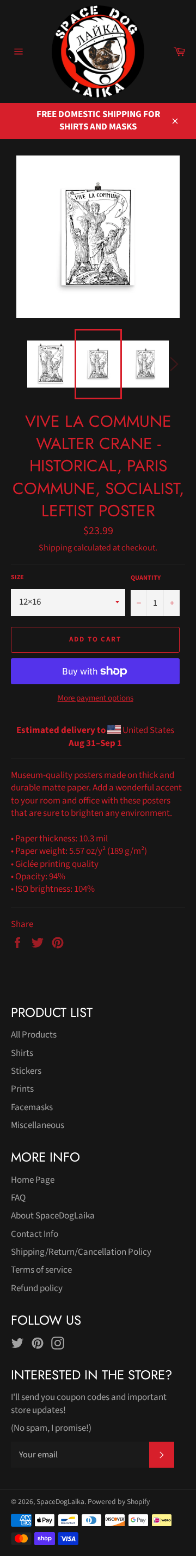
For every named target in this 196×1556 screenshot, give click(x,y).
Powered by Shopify (119, 1501)
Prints (22, 1088)
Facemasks (32, 1107)
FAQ (18, 1197)
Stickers (26, 1071)
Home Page (32, 1180)
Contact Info (34, 1234)
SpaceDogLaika (60, 1501)
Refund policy (37, 1288)
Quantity (146, 578)
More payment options (95, 698)
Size (17, 577)
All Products (34, 1034)
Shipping (55, 548)
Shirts (22, 1053)
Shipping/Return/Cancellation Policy (81, 1252)
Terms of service (41, 1269)
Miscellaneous (37, 1125)
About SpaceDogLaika (53, 1215)
